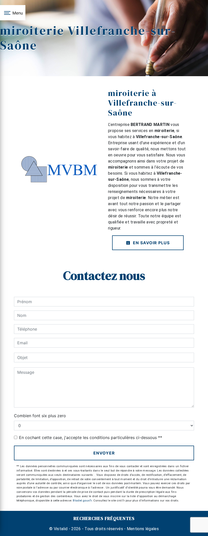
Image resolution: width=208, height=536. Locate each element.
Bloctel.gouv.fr (82, 500)
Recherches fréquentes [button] (104, 518)
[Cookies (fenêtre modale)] (1, 533)
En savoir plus (151, 242)
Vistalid (61, 528)
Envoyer (104, 453)
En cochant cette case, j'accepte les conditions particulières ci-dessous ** (90, 437)
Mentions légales (142, 528)
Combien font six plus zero (40, 415)
